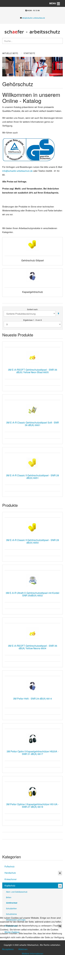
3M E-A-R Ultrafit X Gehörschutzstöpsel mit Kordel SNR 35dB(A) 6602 (32, 594)
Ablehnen (23, 949)
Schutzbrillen (11, 908)
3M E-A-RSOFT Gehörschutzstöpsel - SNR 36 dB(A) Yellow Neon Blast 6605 (32, 371)
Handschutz (10, 872)
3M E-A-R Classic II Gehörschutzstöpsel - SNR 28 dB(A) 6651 (32, 476)
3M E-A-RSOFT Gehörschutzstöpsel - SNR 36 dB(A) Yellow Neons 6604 (32, 647)
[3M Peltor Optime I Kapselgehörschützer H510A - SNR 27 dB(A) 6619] (32, 791)
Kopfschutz (10, 885)
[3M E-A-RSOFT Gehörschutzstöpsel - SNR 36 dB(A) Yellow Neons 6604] (32, 633)
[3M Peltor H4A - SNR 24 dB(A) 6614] (32, 686)
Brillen (8, 897)
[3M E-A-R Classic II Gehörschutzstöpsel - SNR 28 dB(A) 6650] (32, 527)
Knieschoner (11, 879)
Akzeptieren (8, 949)
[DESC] (58, 313)
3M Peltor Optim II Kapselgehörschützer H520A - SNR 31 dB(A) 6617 (32, 753)
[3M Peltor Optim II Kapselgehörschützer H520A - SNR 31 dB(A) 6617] (32, 739)
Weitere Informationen (32, 953)
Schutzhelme (11, 914)
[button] (5, 66)
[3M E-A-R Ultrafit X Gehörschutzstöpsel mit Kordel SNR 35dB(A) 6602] (32, 580)
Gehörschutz (11, 902)
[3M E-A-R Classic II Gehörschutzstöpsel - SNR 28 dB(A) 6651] (32, 463)
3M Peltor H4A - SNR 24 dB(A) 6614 (32, 698)
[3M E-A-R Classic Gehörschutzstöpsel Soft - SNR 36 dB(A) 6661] (32, 410)
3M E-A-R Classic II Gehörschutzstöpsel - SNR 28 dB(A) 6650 (32, 541)
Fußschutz (10, 866)
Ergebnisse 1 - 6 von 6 (32, 320)
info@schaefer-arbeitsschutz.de (33, 18)
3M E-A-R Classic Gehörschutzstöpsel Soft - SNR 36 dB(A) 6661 (32, 424)
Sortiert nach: (32, 309)
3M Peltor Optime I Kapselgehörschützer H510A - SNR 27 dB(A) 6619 (32, 805)
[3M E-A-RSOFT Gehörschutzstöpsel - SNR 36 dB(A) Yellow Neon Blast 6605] (32, 357)
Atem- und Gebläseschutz (16, 891)
